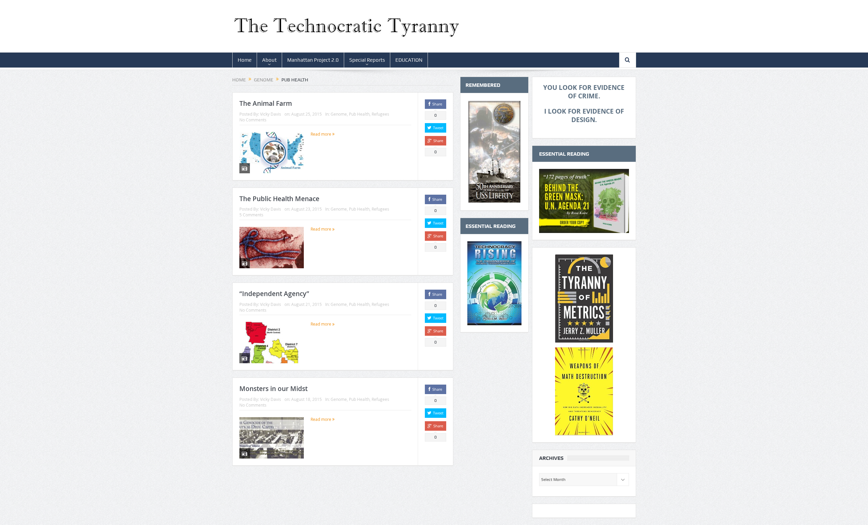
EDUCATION (408, 60)
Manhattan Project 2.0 (313, 60)
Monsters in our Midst (273, 388)
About (269, 60)
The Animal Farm (265, 103)
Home (245, 60)
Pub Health (359, 114)
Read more (321, 134)
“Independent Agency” (274, 293)
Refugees (380, 114)
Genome (339, 114)
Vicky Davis (270, 114)
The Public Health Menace (279, 198)
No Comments (253, 119)
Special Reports (367, 60)
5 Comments (251, 214)
